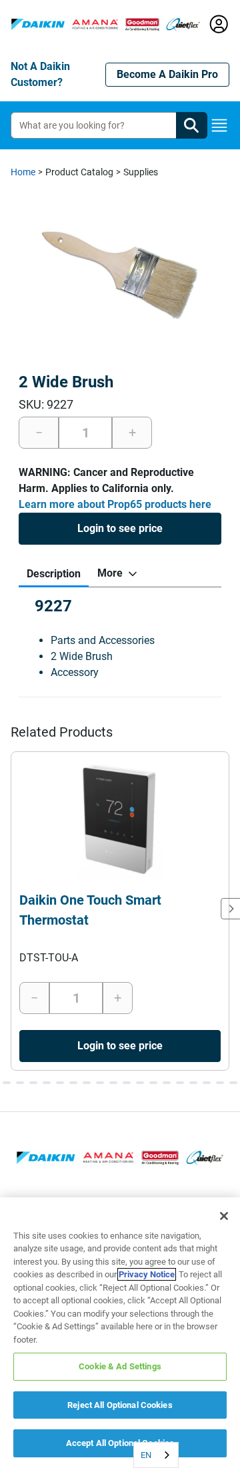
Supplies (140, 172)
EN (146, 1455)
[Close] (224, 1216)
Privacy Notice (147, 1274)
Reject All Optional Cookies (120, 1405)
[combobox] (156, 1455)
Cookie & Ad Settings (120, 1366)
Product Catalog (79, 172)
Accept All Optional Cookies (120, 1443)
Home (23, 172)
